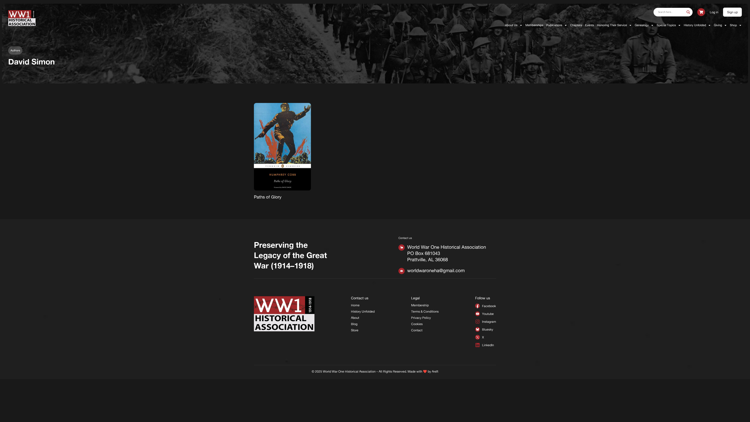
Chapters (576, 25)
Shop (733, 25)
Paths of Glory (267, 196)
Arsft (435, 371)
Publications (554, 25)
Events (589, 25)
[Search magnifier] (688, 12)
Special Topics (666, 25)
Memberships (534, 25)
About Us (511, 25)
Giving (718, 25)
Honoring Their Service (612, 25)
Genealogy (642, 25)
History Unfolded (695, 25)
